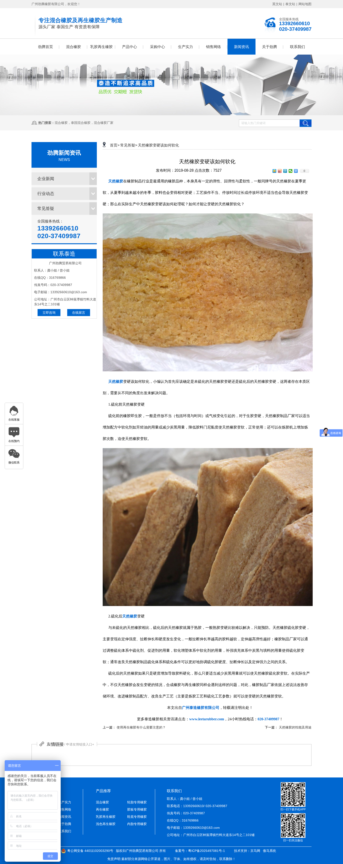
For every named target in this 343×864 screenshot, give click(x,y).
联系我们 (297, 47)
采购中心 (157, 47)
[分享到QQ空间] (274, 171)
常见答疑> (128, 145)
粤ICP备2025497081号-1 (206, 851)
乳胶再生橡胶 (101, 47)
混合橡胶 (73, 47)
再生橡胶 (102, 809)
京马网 (255, 851)
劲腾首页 (45, 47)
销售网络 (213, 47)
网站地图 (305, 4)
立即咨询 (49, 312)
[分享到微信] (291, 171)
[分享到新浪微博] (280, 171)
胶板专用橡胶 (137, 809)
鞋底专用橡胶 (137, 817)
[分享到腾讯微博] (285, 171)
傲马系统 (269, 851)
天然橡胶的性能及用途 (295, 727)
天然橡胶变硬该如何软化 (158, 145)
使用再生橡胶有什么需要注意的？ (141, 727)
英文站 (277, 4)
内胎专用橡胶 (137, 824)
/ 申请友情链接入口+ (79, 744)
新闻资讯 (241, 47)
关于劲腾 (269, 47)
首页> (114, 145)
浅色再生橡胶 (106, 824)
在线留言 (78, 312)
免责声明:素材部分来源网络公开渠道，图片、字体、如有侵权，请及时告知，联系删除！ (171, 859)
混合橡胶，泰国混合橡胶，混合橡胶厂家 (84, 123)
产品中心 (129, 47)
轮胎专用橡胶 (137, 802)
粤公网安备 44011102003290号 (90, 851)
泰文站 (290, 4)
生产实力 (185, 47)
